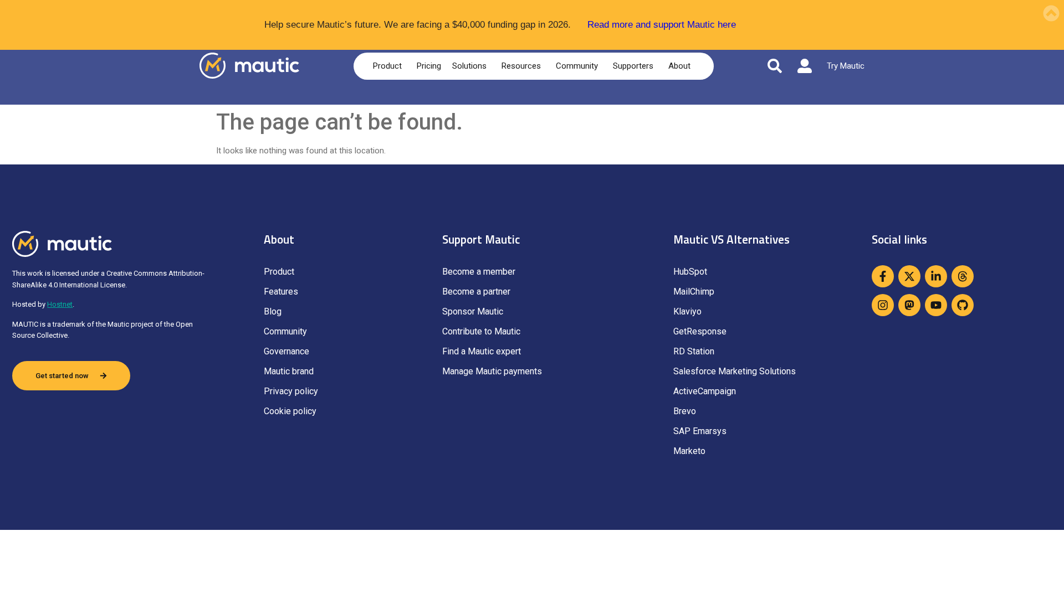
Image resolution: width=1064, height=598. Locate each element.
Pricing (429, 66)
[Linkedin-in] (936, 276)
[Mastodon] (909, 305)
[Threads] (963, 276)
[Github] (963, 305)
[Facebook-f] (883, 276)
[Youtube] (936, 305)
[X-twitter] (909, 276)
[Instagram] (883, 305)
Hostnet (60, 304)
